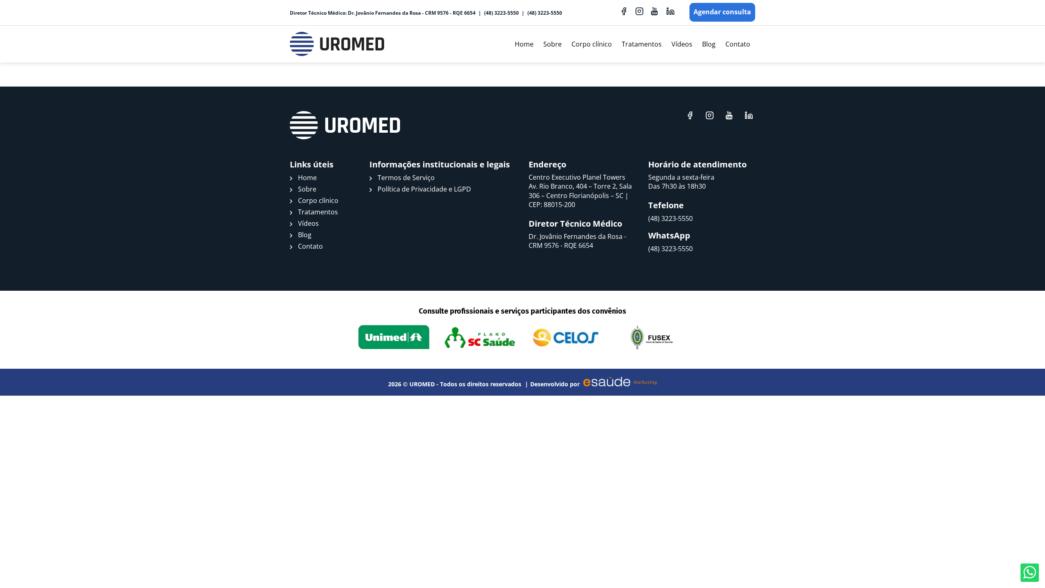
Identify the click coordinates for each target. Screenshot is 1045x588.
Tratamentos (642, 44)
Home (524, 44)
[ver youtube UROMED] (654, 11)
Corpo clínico (591, 44)
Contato (737, 44)
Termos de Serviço (406, 177)
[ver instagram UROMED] (639, 11)
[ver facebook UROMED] (623, 11)
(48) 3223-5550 (501, 12)
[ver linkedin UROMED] (670, 11)
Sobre (552, 44)
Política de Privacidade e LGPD (424, 189)
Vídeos (681, 44)
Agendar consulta (722, 11)
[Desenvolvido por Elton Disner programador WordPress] (345, 125)
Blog (709, 44)
